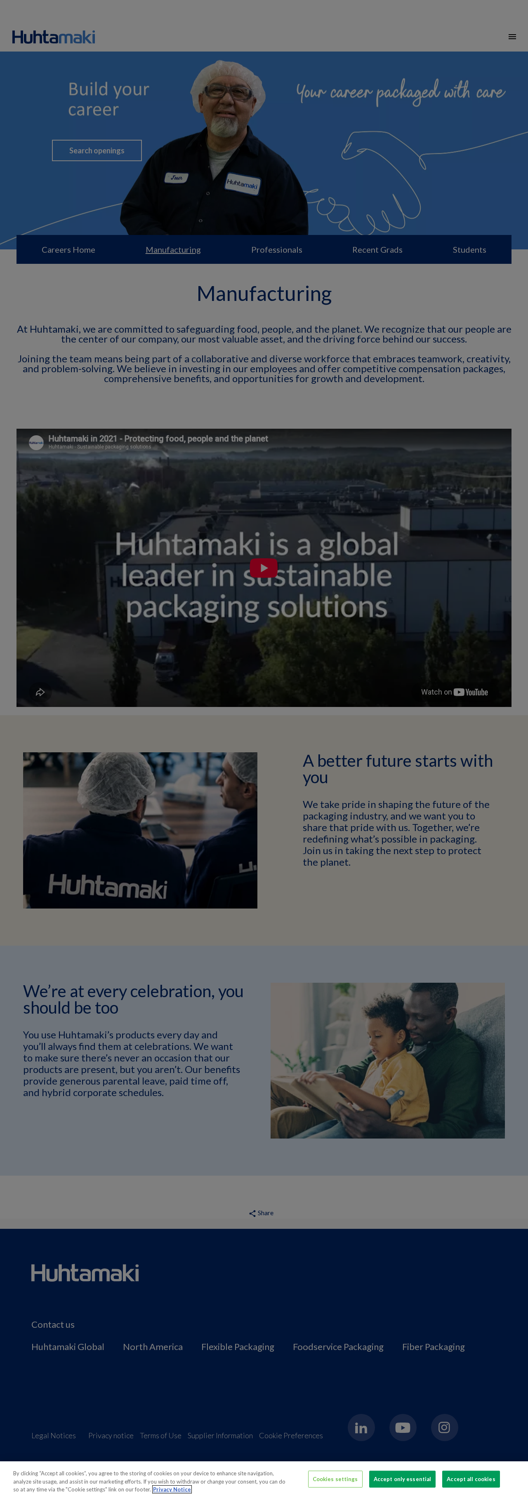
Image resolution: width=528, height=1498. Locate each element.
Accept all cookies (471, 1478)
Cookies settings (335, 1478)
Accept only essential (402, 1478)
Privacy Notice (172, 1489)
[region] (264, 1479)
